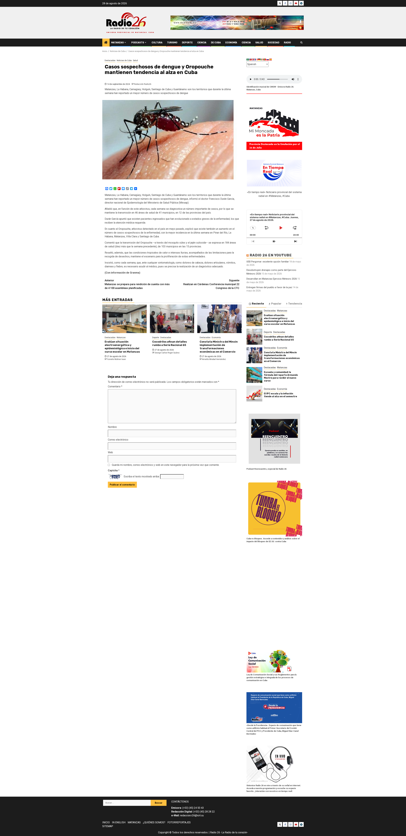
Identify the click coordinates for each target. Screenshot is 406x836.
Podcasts (137, 42)
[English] (253, 59)
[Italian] (262, 59)
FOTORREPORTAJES (179, 822)
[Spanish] (270, 59)
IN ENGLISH (118, 822)
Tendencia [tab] (295, 303)
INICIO (106, 822)
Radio (287, 42)
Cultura (157, 42)
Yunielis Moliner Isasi (116, 359)
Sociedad (273, 42)
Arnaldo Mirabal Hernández (214, 359)
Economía (231, 42)
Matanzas (117, 42)
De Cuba (216, 42)
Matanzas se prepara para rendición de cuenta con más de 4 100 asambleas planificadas (137, 284)
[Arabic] (247, 59)
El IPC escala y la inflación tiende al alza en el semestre (280, 395)
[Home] (106, 42)
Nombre (112, 426)
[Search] (301, 43)
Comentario (115, 386)
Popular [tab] (276, 303)
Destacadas (110, 60)
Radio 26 (215, 832)
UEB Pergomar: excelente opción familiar (267, 261)
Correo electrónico (118, 439)
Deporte (187, 42)
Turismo (172, 42)
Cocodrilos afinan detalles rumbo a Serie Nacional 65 (169, 343)
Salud (259, 42)
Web (110, 452)
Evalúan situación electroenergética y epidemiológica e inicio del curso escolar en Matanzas (122, 346)
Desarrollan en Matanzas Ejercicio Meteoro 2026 (271, 278)
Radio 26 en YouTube (271, 255)
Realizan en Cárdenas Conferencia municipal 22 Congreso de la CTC (211, 284)
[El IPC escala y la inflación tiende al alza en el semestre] (254, 393)
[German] (259, 59)
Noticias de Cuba (124, 60)
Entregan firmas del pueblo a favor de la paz (269, 287)
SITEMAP (107, 826)
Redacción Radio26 (142, 84)
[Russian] (267, 59)
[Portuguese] (265, 59)
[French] (256, 59)
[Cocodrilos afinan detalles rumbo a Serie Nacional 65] (172, 318)
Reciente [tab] (258, 303)
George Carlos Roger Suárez (167, 353)
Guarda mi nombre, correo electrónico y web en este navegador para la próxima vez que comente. (165, 464)
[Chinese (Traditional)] (250, 59)
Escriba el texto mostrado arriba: (142, 476)
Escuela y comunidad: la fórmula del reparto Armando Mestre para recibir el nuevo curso (281, 376)
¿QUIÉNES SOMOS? (154, 822)
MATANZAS (134, 822)
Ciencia (201, 42)
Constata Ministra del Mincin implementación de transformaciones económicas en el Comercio (219, 346)
